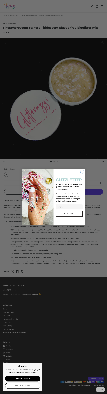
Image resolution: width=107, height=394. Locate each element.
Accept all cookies (22, 379)
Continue (69, 213)
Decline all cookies (22, 386)
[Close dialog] (82, 171)
